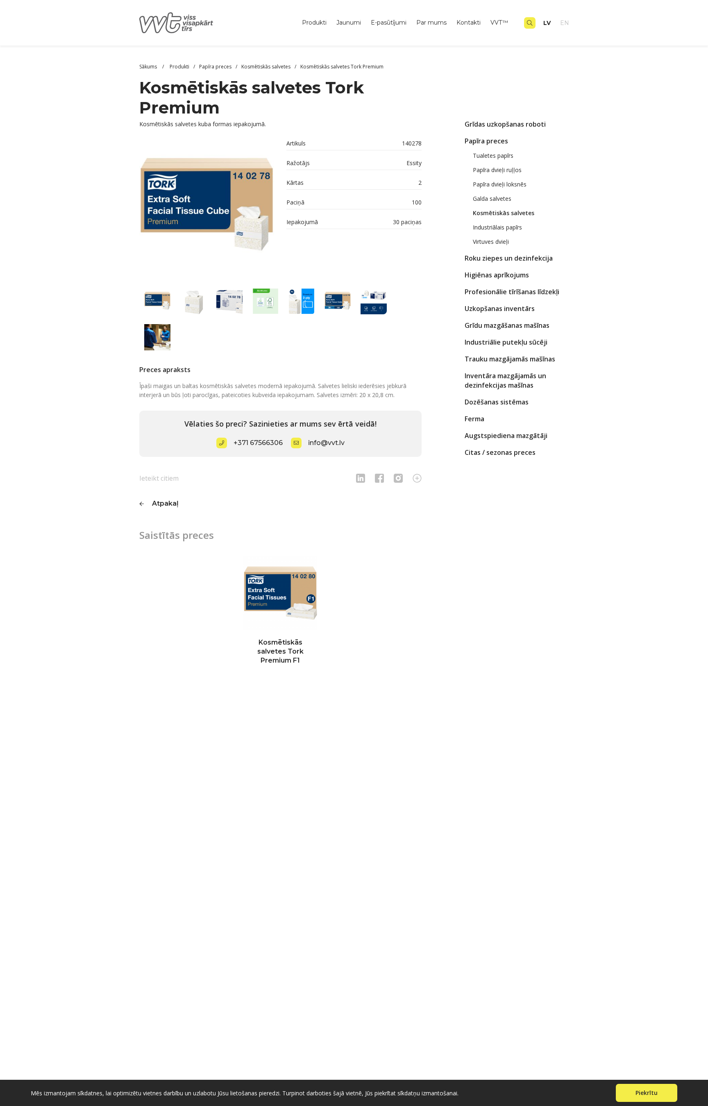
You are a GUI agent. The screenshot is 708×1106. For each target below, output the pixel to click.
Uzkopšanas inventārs (500, 308)
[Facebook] (379, 478)
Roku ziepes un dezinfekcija (509, 258)
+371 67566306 (258, 443)
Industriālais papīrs (497, 227)
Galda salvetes (492, 198)
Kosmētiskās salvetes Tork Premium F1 (280, 651)
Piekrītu (646, 1093)
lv (547, 23)
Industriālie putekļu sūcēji (506, 342)
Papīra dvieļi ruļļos (497, 170)
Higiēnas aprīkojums (497, 274)
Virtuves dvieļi (491, 241)
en (564, 23)
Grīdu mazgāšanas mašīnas (507, 325)
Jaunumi (348, 22)
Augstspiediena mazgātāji (506, 435)
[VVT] (176, 22)
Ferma (474, 418)
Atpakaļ (165, 503)
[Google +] (417, 478)
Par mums (431, 22)
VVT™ (499, 22)
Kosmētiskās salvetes (503, 213)
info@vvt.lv (326, 443)
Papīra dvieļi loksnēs (499, 184)
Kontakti (468, 22)
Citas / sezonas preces (500, 452)
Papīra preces (486, 140)
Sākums (148, 66)
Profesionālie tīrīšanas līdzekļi (512, 291)
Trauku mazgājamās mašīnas (510, 358)
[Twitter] (398, 478)
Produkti (314, 22)
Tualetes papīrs (493, 155)
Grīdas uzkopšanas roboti (505, 124)
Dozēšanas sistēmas (497, 402)
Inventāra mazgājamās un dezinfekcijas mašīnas (505, 380)
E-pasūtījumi (388, 22)
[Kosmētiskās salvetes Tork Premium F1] (280, 593)
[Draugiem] (360, 478)
